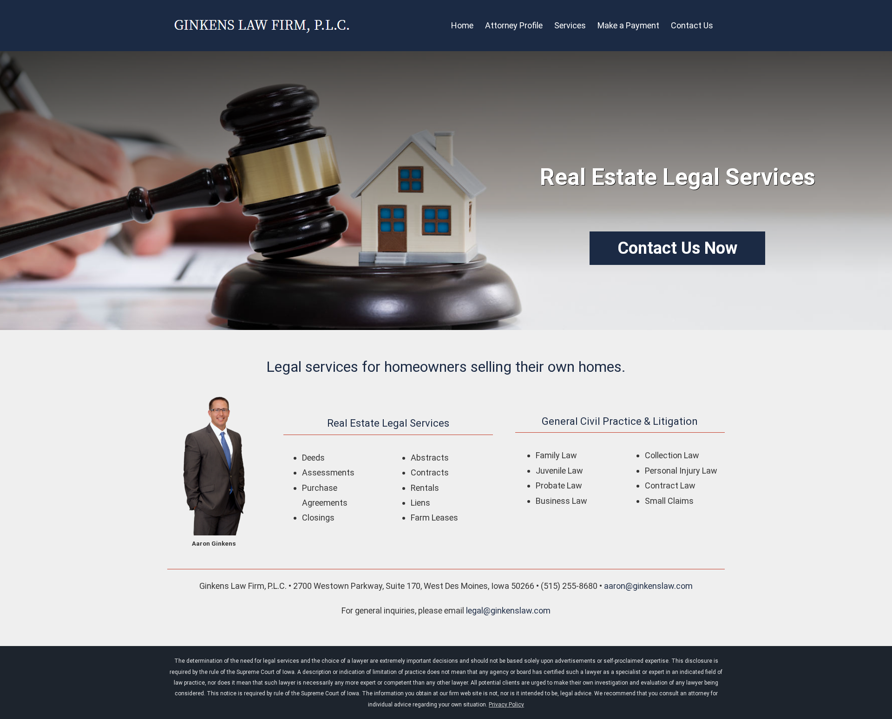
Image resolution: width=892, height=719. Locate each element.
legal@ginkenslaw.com (508, 610)
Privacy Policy (506, 704)
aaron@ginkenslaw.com (648, 586)
